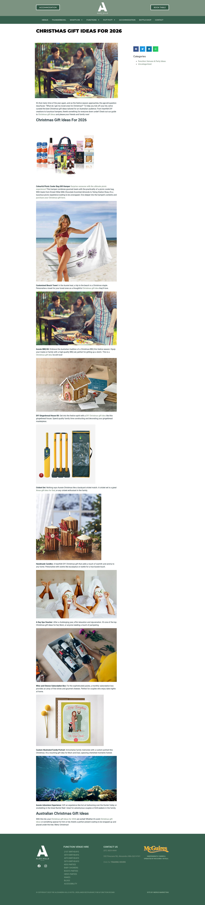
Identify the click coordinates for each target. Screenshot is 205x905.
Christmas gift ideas (46, 114)
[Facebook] (39, 866)
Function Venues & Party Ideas (152, 61)
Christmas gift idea (91, 288)
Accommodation (127, 20)
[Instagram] (46, 866)
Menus (45, 20)
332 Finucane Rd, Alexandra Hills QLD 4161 (121, 856)
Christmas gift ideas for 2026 (64, 819)
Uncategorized (144, 64)
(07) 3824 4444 (109, 850)
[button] (136, 49)
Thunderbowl (59, 20)
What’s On (75, 20)
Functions (91, 20)
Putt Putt (107, 20)
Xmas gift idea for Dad (45, 490)
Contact (159, 20)
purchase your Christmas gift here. (51, 198)
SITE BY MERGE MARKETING (158, 892)
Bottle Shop (145, 20)
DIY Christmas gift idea (96, 416)
